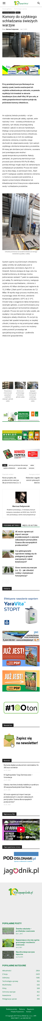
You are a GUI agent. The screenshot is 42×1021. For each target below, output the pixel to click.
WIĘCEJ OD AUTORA (29, 525)
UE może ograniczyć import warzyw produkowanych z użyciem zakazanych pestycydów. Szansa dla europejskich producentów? (18, 798)
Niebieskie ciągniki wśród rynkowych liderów (33, 480)
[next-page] (7, 581)
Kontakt (28, 1012)
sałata (32, 465)
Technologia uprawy (20, 9)
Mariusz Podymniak (12, 29)
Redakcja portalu (11, 1009)
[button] (4, 3)
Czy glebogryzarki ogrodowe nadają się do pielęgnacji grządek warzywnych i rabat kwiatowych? (26, 556)
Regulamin (30, 1009)
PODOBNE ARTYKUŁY (12, 525)
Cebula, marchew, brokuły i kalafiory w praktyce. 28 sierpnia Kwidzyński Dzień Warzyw (21, 786)
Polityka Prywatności (17, 1012)
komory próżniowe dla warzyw (18, 465)
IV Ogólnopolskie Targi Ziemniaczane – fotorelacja (18, 776)
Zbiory (18, 12)
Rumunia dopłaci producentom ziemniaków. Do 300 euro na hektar (21, 766)
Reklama (22, 1009)
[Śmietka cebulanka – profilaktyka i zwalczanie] (8, 931)
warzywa (31, 468)
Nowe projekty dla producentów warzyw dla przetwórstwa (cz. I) (11, 480)
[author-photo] (21, 503)
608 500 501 (27, 1018)
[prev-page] (3, 581)
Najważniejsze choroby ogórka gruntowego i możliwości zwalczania (27, 942)
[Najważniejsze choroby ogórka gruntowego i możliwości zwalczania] (8, 943)
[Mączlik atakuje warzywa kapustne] (8, 955)
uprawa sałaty (22, 468)
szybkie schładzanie (9, 468)
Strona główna (7, 9)
